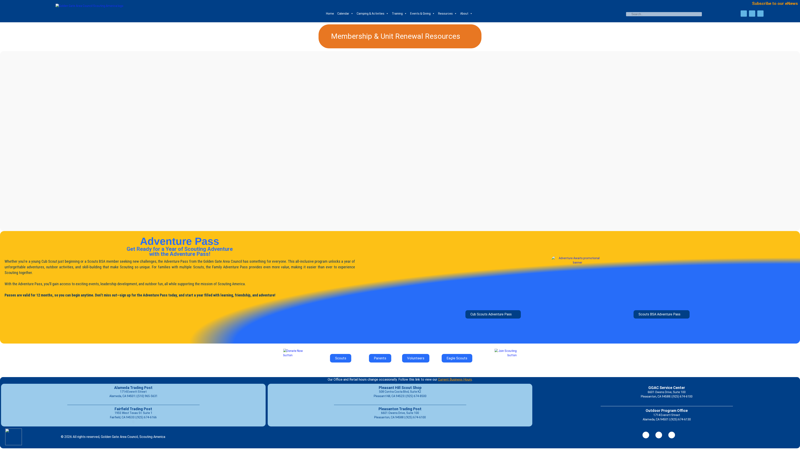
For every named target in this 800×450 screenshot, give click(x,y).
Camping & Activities (370, 13)
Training (397, 13)
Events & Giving (420, 13)
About (464, 13)
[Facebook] (744, 13)
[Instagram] (760, 13)
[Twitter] (752, 13)
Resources (445, 13)
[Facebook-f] (645, 435)
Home (330, 13)
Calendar (343, 13)
